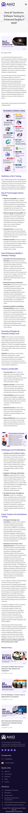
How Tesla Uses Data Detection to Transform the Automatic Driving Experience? (12, 723)
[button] (26, 4)
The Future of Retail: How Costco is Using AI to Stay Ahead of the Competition (12, 668)
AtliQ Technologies (16, 808)
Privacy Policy (19, 811)
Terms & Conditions (10, 811)
